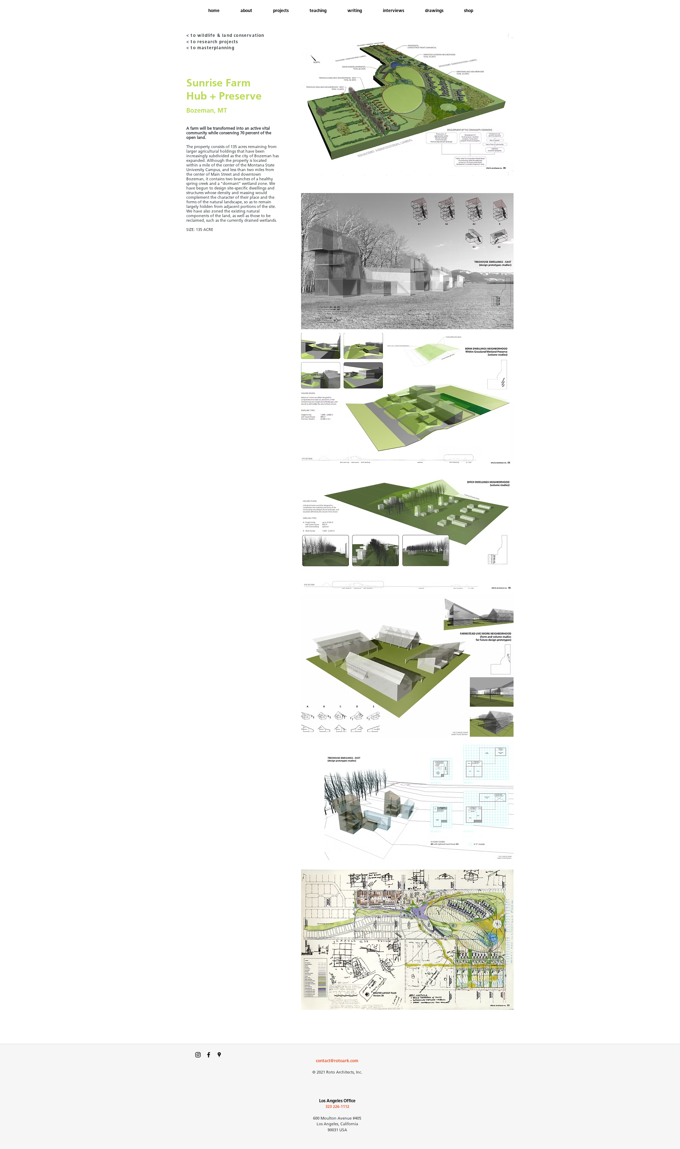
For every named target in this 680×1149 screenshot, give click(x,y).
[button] (439, 11)
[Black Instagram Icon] (198, 1054)
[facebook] (208, 1054)
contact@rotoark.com (337, 1061)
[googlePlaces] (219, 1054)
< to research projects (212, 42)
